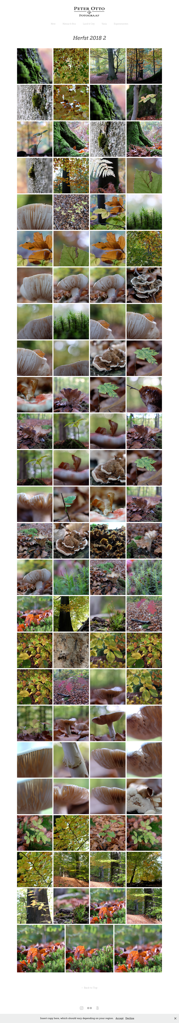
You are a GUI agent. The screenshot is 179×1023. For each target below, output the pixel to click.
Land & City (89, 24)
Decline (129, 1018)
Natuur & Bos (69, 24)
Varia (104, 24)
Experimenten (121, 24)
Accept (119, 1018)
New (53, 24)
